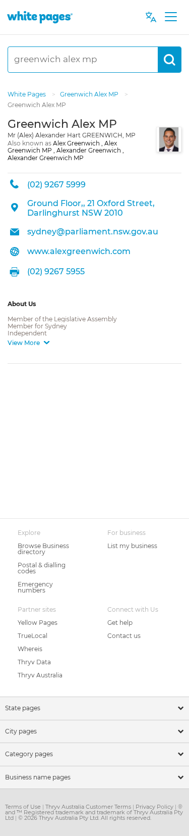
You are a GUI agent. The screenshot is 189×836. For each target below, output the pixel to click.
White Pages (27, 94)
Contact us (124, 636)
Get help (120, 622)
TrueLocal (32, 636)
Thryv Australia (40, 675)
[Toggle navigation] (170, 17)
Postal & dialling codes (42, 568)
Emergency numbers (35, 587)
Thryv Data (34, 662)
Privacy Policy (155, 806)
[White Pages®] (40, 17)
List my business (132, 546)
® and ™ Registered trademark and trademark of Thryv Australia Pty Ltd (94, 812)
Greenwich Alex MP (90, 94)
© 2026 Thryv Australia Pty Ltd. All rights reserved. (84, 817)
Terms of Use (23, 806)
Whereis (30, 649)
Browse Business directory (43, 549)
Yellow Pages (37, 622)
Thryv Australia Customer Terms (89, 806)
